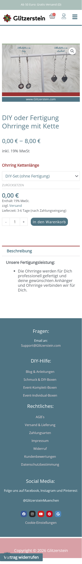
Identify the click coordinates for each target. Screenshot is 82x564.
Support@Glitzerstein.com (41, 345)
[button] (72, 51)
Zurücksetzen (13, 185)
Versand (15, 205)
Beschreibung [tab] (19, 251)
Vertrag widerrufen (21, 557)
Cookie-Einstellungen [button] (41, 522)
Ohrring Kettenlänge (20, 165)
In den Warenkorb (49, 221)
